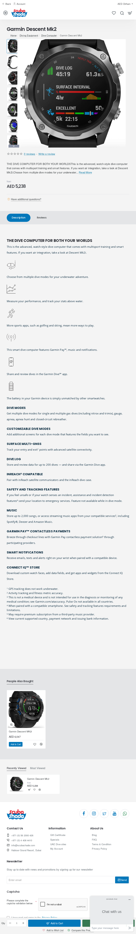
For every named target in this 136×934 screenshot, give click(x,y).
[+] (23, 923)
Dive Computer (49, 35)
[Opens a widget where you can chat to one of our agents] (112, 914)
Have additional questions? (26, 199)
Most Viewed (37, 768)
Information (57, 828)
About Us (96, 828)
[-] (10, 923)
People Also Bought (20, 681)
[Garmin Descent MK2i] (26, 709)
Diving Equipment (29, 35)
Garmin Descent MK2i (20, 731)
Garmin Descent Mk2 (38, 778)
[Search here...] (122, 13)
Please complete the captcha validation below (19, 902)
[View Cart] (130, 13)
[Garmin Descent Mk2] (17, 784)
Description (19, 217)
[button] (13, 40)
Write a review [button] (46, 154)
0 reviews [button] (29, 154)
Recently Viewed (16, 768)
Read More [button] (85, 172)
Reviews (42, 217)
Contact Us (15, 828)
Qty (3, 923)
